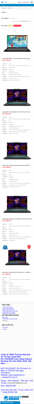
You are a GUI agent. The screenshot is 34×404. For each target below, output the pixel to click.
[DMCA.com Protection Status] (24, 397)
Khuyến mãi (5, 80)
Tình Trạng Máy (5, 69)
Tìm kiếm (10, 8)
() (20, 2)
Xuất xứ (4, 71)
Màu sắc (4, 67)
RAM (3, 72)
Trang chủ (4, 8)
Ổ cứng (4, 74)
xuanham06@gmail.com (17, 383)
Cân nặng (4, 63)
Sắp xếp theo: (21, 21)
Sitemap (5, 320)
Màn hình (4, 76)
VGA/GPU (4, 78)
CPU (3, 65)
